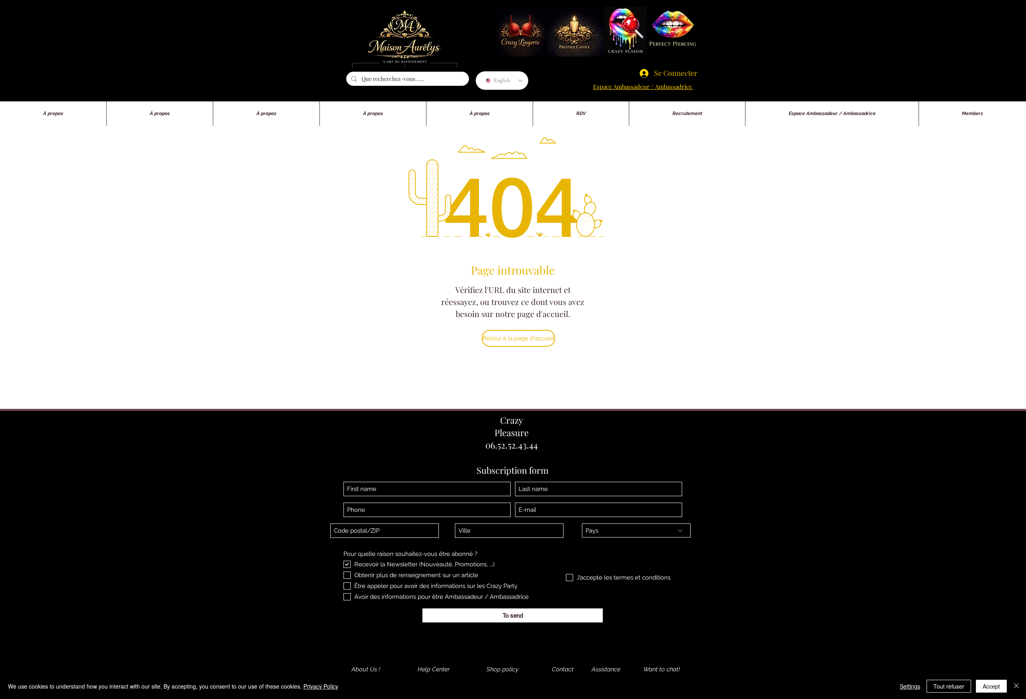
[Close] (1016, 686)
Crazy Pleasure (512, 426)
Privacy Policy (320, 686)
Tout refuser (948, 686)
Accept (991, 686)
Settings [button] (910, 686)
